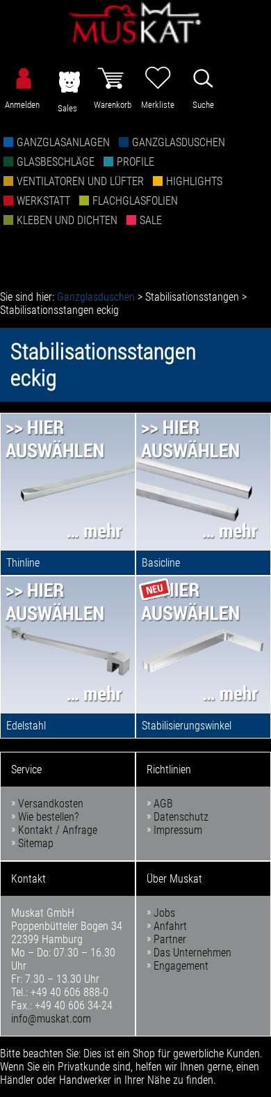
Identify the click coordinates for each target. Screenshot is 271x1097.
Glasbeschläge (56, 161)
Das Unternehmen (192, 952)
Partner (170, 939)
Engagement (181, 965)
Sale (151, 220)
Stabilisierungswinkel (186, 725)
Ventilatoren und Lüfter (80, 181)
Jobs (164, 913)
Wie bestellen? (48, 816)
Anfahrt (170, 926)
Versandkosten (50, 803)
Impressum (178, 830)
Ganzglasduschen (178, 142)
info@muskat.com (51, 1018)
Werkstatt (43, 200)
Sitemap (36, 843)
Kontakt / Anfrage (57, 830)
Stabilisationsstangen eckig (59, 310)
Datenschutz (181, 816)
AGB (163, 803)
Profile (135, 161)
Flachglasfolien (135, 200)
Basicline (161, 562)
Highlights (194, 181)
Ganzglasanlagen (63, 142)
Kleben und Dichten (67, 220)
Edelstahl (26, 725)
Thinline (23, 562)
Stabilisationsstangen (192, 296)
